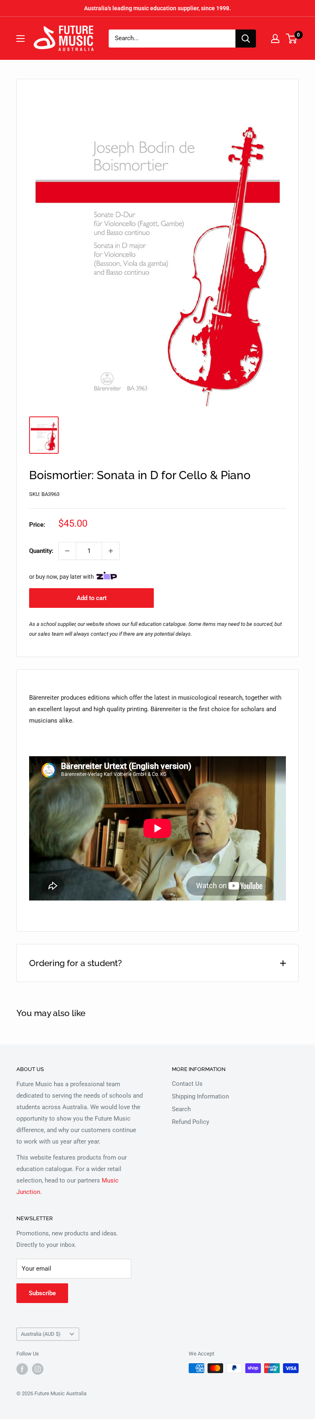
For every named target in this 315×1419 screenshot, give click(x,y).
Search (181, 1109)
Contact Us (187, 1083)
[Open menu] (20, 38)
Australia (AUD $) (41, 1334)
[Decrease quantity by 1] (67, 550)
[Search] (245, 39)
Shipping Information (200, 1096)
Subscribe (42, 1293)
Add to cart (92, 598)
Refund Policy (190, 1122)
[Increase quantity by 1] (110, 550)
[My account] (275, 38)
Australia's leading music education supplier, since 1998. (157, 8)
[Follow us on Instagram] (37, 1369)
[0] (292, 38)
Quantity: (41, 551)
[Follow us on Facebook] (22, 1369)
